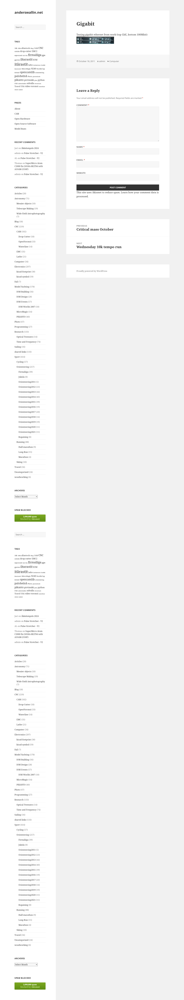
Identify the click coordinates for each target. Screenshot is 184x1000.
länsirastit (18, 69)
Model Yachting (22, 286)
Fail (16, 281)
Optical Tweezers (25, 336)
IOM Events (22, 301)
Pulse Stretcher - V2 (33, 153)
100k (19, 48)
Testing (80, 34)
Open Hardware (22, 118)
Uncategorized (21, 472)
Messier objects (24, 203)
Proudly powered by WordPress (91, 271)
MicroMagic (26, 69)
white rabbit (19, 90)
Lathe (19, 256)
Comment (82, 105)
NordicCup (41, 69)
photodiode (36, 76)
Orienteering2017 (27, 412)
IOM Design (22, 296)
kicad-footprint (24, 271)
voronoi (34, 86)
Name (80, 147)
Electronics (20, 266)
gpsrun (17, 60)
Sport (17, 356)
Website (80, 173)
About (17, 108)
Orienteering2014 (27, 397)
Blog (32, 48)
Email (80, 160)
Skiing (19, 462)
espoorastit (18, 55)
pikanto (19, 80)
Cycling (20, 361)
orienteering (39, 73)
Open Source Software (25, 123)
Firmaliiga (23, 371)
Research (19, 331)
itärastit (21, 64)
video (27, 86)
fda (26, 55)
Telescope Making (25, 208)
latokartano (37, 65)
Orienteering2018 (27, 417)
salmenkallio (22, 83)
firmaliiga (34, 55)
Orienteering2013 (27, 392)
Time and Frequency (26, 341)
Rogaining (23, 437)
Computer (19, 261)
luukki (43, 65)
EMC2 (34, 51)
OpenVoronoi (25, 241)
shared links (20, 351)
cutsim (17, 51)
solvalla (30, 83)
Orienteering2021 (27, 432)
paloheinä (21, 76)
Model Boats (20, 128)
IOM (35, 59)
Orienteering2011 (27, 382)
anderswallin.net (29, 12)
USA (23, 86)
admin (102, 61)
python (41, 80)
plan (35, 80)
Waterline (23, 246)
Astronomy (20, 198)
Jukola (22, 377)
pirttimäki (29, 80)
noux (17, 72)
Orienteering (23, 366)
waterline (42, 86)
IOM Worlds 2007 (27, 306)
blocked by (30, 517)
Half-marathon (26, 447)
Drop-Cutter (24, 236)
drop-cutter (25, 51)
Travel (17, 86)
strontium (38, 83)
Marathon (23, 457)
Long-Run (23, 452)
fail (24, 55)
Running (21, 442)
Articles (18, 193)
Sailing (18, 346)
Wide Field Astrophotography (31, 213)
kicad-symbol (23, 276)
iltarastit (26, 59)
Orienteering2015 (27, 402)
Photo (30, 76)
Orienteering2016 (27, 407)
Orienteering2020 (27, 427)
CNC (40, 48)
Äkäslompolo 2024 (30, 148)
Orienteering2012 (27, 387)
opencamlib (27, 72)
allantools (25, 48)
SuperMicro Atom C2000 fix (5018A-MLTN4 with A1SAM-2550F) (29, 166)
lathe (30, 65)
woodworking (21, 477)
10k (16, 48)
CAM (36, 48)
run (16, 83)
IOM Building (23, 291)
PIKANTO (21, 316)
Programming (21, 326)
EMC (19, 251)
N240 (33, 68)
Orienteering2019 (27, 422)
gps (43, 55)
